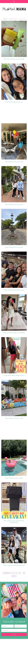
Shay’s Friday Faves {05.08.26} (14, 478)
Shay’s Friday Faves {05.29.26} (14, 247)
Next (14, 576)
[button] (14, 1)
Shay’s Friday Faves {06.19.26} (14, 102)
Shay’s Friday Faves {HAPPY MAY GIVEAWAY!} (14, 521)
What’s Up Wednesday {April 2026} (14, 565)
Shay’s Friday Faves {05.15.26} (14, 418)
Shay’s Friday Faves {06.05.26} (14, 204)
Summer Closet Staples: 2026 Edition (14, 333)
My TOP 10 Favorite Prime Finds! (14, 59)
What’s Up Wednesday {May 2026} (14, 290)
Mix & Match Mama (14, 9)
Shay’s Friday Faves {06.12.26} (14, 162)
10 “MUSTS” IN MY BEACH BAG (14, 375)
